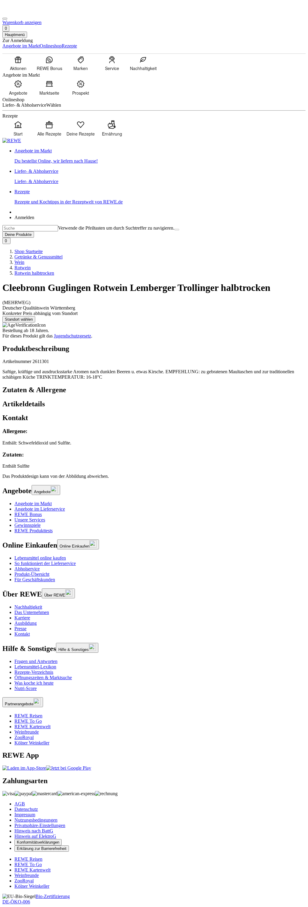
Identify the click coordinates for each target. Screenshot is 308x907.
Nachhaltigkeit (28, 606)
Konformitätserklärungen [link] (38, 842)
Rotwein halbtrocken (34, 273)
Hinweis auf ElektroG (35, 836)
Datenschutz (26, 809)
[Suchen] (176, 230)
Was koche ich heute (34, 683)
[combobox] (30, 228)
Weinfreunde (26, 731)
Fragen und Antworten (35, 661)
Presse (20, 628)
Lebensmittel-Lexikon (35, 666)
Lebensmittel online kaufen (40, 557)
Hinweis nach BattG (33, 830)
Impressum (24, 814)
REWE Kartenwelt (32, 726)
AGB (19, 803)
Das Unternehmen (31, 612)
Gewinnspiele (27, 525)
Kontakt (22, 634)
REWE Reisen (28, 715)
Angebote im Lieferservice (39, 509)
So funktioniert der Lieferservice (45, 563)
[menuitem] (18, 63)
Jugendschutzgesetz (72, 335)
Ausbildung (25, 623)
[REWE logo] (11, 140)
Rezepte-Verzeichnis (33, 672)
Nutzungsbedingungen (35, 820)
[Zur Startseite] (22, 11)
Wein (19, 262)
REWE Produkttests (33, 530)
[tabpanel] (154, 448)
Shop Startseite (28, 251)
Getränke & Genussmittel (38, 256)
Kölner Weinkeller (31, 742)
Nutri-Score (25, 688)
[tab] (154, 390)
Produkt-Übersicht (31, 574)
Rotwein (22, 267)
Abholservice (27, 568)
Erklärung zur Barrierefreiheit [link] (41, 848)
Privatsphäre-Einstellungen (39, 825)
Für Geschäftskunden (34, 579)
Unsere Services (29, 519)
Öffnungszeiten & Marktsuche (43, 677)
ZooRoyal (24, 737)
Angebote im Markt (33, 503)
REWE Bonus (28, 514)
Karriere (22, 617)
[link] (160, 156)
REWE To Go (28, 721)
